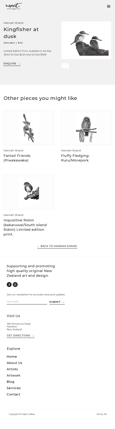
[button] (109, 6)
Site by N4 (102, 414)
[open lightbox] (86, 42)
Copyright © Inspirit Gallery (22, 414)
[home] (14, 6)
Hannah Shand (13, 22)
